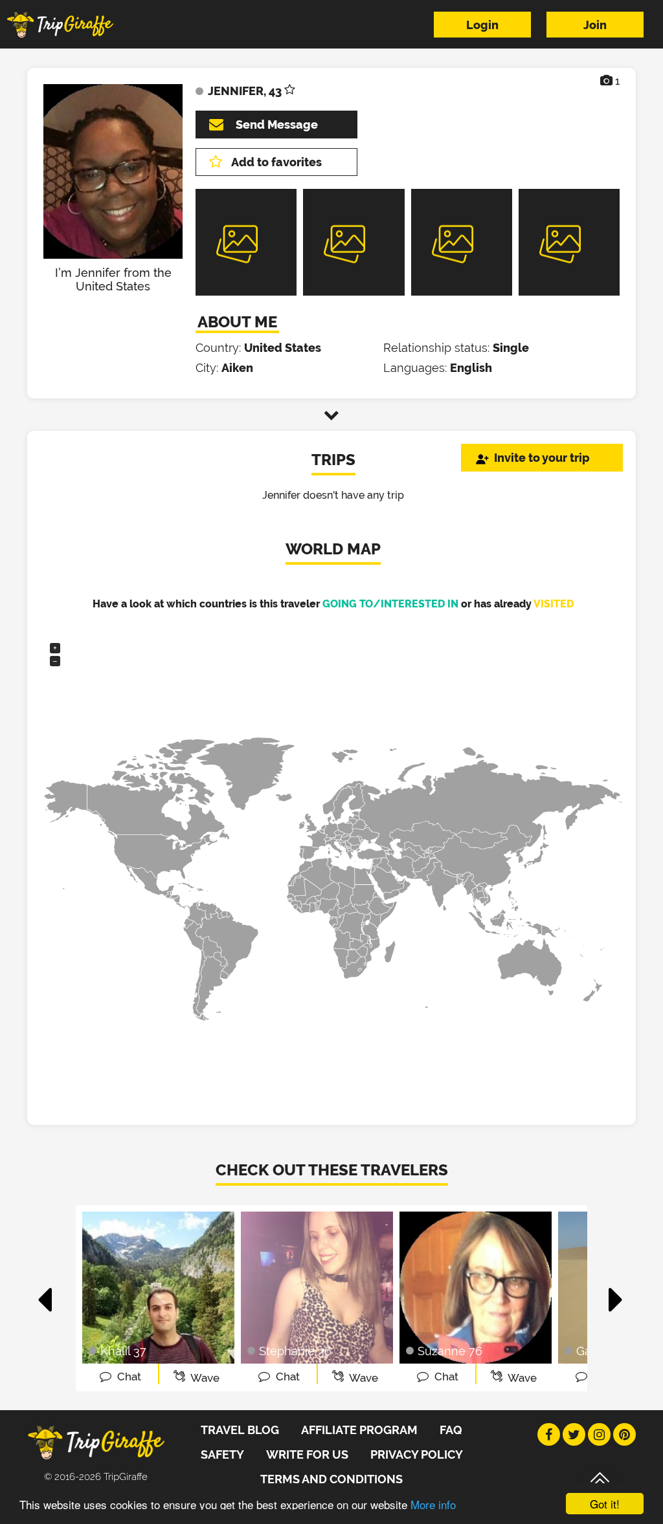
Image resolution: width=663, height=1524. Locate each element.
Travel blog (240, 1430)
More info (433, 1504)
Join (595, 25)
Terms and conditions (331, 1479)
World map (333, 548)
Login (482, 25)
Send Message (277, 124)
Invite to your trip (542, 457)
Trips (333, 459)
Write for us (307, 1454)
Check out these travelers (332, 1169)
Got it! (605, 1504)
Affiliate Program (359, 1430)
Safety (222, 1454)
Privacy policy (416, 1454)
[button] (45, 1293)
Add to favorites (276, 162)
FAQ (451, 1430)
